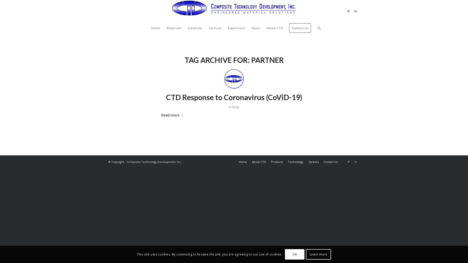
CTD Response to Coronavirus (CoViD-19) (234, 97)
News (235, 107)
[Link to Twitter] (348, 11)
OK (294, 254)
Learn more (318, 254)
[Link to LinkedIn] (356, 11)
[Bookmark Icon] (234, 79)
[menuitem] (155, 28)
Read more (170, 115)
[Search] (317, 28)
